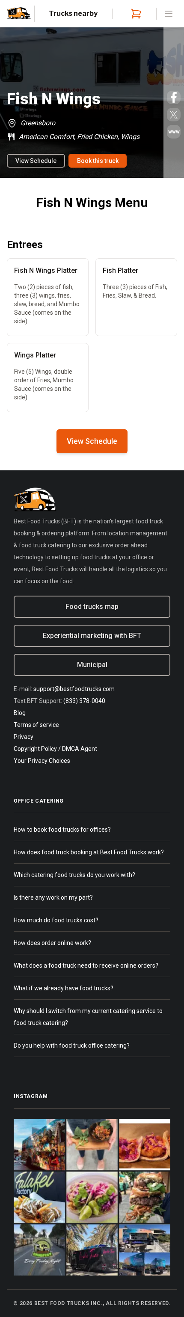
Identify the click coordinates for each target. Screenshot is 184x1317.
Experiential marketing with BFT (92, 636)
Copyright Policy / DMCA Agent (55, 748)
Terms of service (36, 724)
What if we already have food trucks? (63, 988)
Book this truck (98, 160)
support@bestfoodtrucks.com (74, 688)
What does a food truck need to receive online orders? (86, 965)
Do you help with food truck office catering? (72, 1045)
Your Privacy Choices (42, 760)
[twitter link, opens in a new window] (174, 114)
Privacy (23, 736)
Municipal (92, 665)
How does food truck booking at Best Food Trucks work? (89, 852)
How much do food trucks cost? (56, 920)
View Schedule (35, 160)
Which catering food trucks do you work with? (74, 874)
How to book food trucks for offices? (62, 829)
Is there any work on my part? (53, 897)
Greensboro (38, 123)
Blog (20, 712)
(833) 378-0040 (84, 700)
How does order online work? (52, 942)
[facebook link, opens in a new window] (174, 97)
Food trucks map (92, 606)
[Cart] (134, 14)
